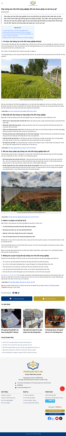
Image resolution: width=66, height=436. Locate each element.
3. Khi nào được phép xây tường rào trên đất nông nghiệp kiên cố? (17, 34)
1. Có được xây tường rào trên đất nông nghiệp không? (15, 30)
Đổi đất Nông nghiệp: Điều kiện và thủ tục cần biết (21, 282)
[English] (62, 316)
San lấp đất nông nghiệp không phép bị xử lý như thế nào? (23, 217)
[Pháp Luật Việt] (33, 3)
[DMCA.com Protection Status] (50, 401)
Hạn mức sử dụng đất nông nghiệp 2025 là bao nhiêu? (22, 111)
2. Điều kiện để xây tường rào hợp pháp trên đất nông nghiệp (16, 32)
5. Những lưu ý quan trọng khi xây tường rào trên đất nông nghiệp (17, 37)
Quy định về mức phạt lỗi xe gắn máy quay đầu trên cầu (17, 345)
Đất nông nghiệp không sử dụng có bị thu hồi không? (22, 148)
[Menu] (2, 3)
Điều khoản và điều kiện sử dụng (54, 398)
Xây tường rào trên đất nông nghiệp (10, 275)
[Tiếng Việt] (62, 320)
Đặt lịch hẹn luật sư (50, 299)
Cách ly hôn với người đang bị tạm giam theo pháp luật (17, 342)
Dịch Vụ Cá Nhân (5, 403)
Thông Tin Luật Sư (6, 395)
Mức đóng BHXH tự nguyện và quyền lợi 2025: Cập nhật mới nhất (20, 352)
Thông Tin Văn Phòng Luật (8, 398)
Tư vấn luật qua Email (18, 299)
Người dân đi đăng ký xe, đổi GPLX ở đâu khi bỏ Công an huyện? (19, 350)
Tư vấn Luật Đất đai (28, 395)
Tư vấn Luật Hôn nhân (29, 398)
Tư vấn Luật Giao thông (29, 400)
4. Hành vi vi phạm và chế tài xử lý (10, 35)
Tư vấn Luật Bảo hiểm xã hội (31, 403)
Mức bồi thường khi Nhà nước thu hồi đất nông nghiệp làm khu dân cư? (21, 347)
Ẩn (20, 27)
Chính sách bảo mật (50, 395)
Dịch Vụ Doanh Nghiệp (7, 400)
